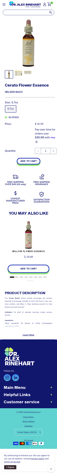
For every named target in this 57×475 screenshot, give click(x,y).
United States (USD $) (26, 432)
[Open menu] (4, 4)
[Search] (50, 12)
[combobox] (25, 12)
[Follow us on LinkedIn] (15, 377)
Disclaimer (29, 426)
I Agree (10, 467)
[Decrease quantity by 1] (38, 151)
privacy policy (37, 458)
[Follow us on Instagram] (7, 377)
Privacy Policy (28, 417)
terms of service (12, 461)
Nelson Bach (14, 92)
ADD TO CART (28, 161)
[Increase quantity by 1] (53, 151)
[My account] (44, 5)
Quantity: (10, 151)
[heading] (28, 388)
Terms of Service (29, 421)
